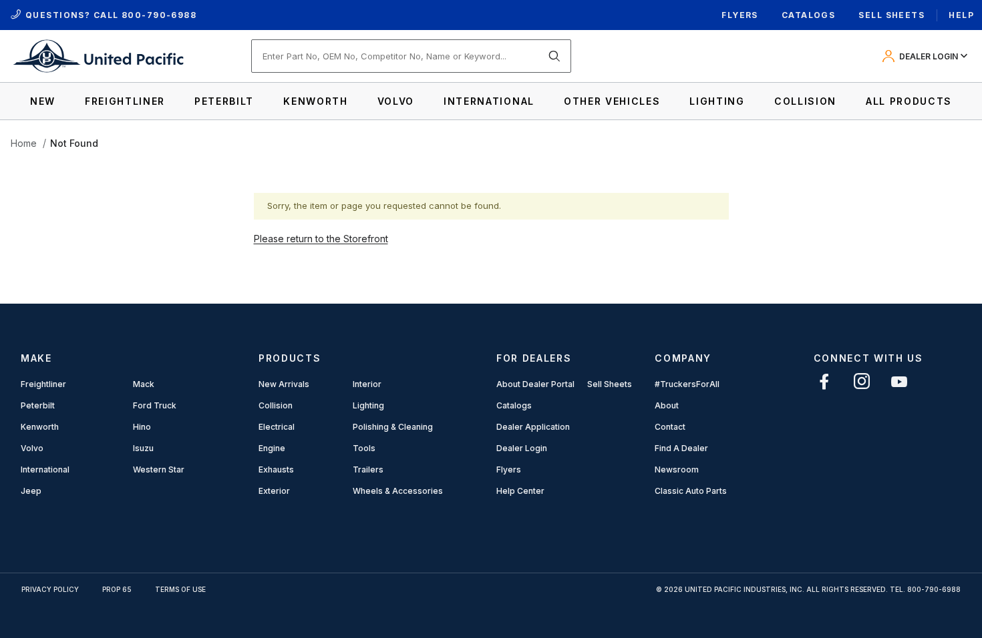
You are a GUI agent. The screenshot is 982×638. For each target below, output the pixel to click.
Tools (364, 448)
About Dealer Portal (535, 384)
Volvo (32, 448)
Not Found (74, 143)
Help (961, 15)
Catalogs (809, 15)
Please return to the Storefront (321, 238)
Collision (276, 405)
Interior (367, 384)
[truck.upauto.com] (97, 55)
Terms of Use (180, 589)
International (45, 469)
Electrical (277, 427)
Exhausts (276, 469)
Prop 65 (117, 589)
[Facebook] (824, 381)
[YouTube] (899, 381)
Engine (272, 448)
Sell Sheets (891, 15)
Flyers (739, 15)
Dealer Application (533, 427)
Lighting (368, 405)
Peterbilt (38, 405)
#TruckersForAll (687, 384)
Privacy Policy (50, 589)
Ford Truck (154, 405)
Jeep (31, 491)
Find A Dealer (681, 448)
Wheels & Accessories (398, 491)
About (667, 405)
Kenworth (40, 427)
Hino (142, 427)
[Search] (554, 56)
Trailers (368, 469)
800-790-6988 (159, 15)
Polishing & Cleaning (393, 427)
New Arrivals (284, 384)
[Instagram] (861, 381)
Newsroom (677, 469)
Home (24, 143)
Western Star (158, 469)
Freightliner (43, 384)
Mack (143, 384)
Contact (670, 427)
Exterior (274, 491)
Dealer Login (521, 448)
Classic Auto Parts (691, 491)
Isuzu (143, 448)
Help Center (520, 491)
